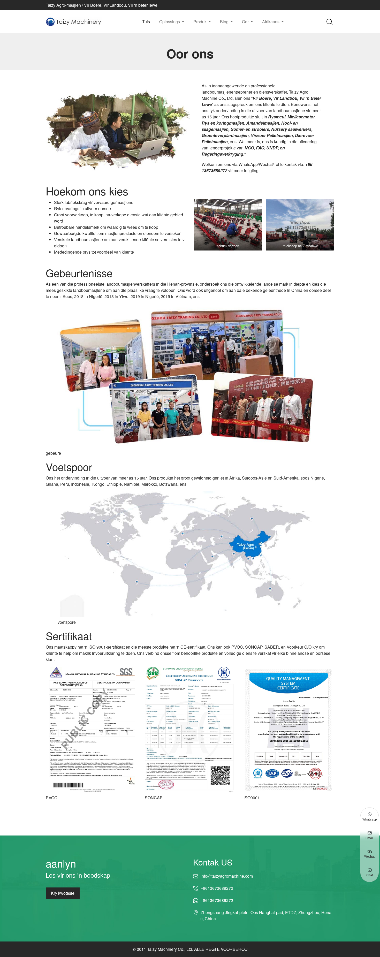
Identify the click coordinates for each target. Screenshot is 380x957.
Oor (246, 22)
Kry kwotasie (62, 893)
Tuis (146, 22)
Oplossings (170, 22)
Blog (225, 22)
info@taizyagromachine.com (226, 876)
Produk (200, 22)
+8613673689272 (217, 888)
